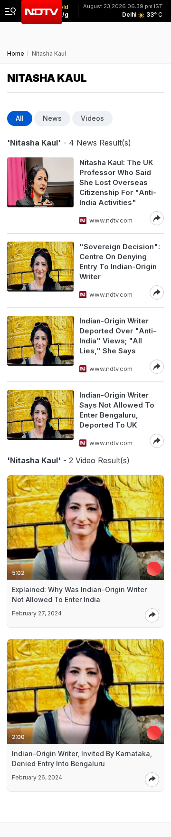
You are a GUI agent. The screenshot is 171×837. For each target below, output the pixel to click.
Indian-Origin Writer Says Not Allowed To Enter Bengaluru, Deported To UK (116, 409)
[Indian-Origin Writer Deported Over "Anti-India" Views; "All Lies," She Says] (40, 345)
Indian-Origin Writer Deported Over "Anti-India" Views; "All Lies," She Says (117, 335)
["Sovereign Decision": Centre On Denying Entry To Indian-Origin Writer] (40, 271)
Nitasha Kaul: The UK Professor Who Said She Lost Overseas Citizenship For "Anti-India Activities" (117, 182)
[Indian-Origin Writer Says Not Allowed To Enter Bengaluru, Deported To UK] (40, 419)
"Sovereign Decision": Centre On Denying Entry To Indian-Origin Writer (119, 261)
